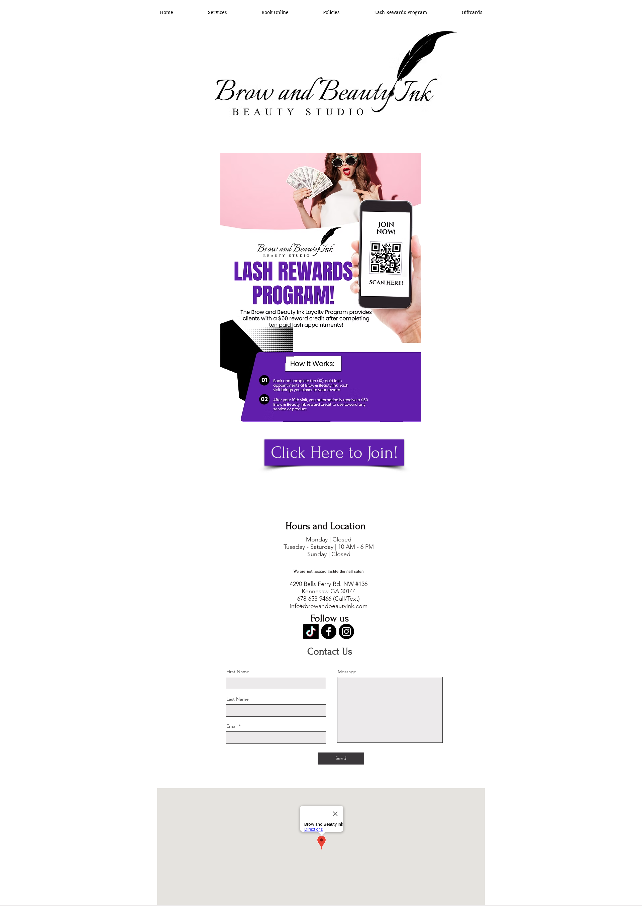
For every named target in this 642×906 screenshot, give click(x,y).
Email (231, 726)
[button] (217, 12)
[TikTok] (311, 631)
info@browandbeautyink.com (328, 606)
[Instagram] (346, 631)
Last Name (237, 699)
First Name (237, 671)
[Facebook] (328, 631)
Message (347, 671)
